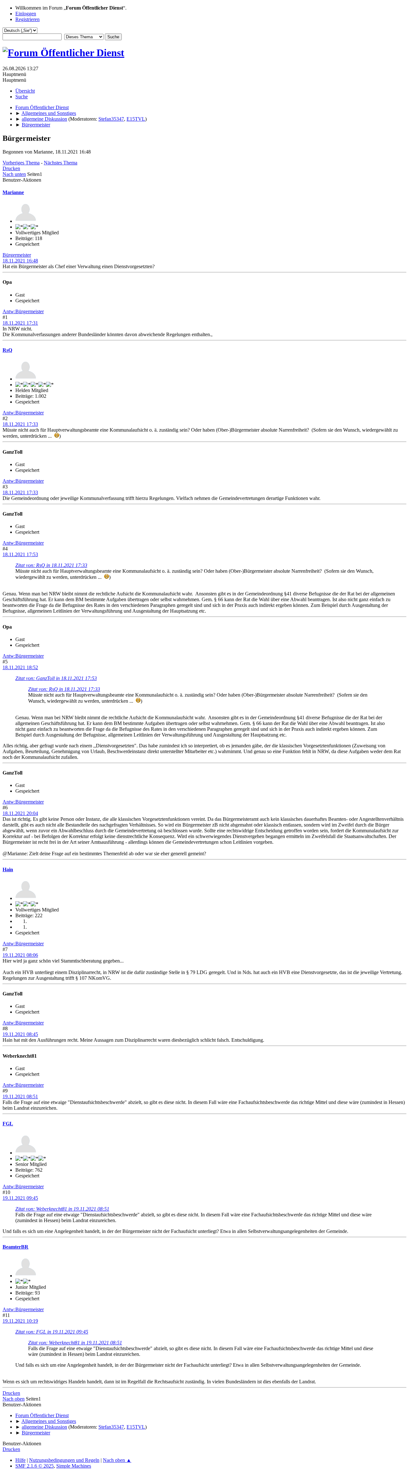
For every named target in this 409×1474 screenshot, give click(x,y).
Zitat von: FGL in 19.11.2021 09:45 (51, 1331)
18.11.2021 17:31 (20, 323)
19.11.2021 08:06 (20, 955)
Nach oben (14, 1399)
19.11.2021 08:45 (20, 1034)
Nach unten (14, 174)
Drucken (11, 168)
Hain (8, 869)
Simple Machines (73, 1466)
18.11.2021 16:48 (20, 260)
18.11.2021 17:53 (20, 554)
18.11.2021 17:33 (20, 424)
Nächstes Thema (60, 162)
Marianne (13, 192)
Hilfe (20, 1460)
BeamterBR (15, 1247)
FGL (8, 1123)
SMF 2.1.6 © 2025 (34, 1466)
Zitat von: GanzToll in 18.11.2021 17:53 (56, 678)
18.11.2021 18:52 (20, 667)
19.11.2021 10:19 (20, 1321)
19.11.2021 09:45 (20, 1198)
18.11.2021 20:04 (20, 813)
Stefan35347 (111, 119)
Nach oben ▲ (117, 1460)
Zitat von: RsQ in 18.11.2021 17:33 (51, 565)
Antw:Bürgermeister (23, 311)
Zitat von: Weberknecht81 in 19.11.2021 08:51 (62, 1209)
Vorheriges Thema (21, 162)
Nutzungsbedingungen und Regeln (64, 1460)
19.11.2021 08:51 (20, 1096)
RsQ (7, 350)
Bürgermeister (17, 255)
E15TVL (136, 119)
